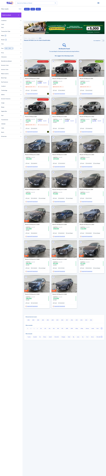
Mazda (26, 9)
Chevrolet (56, 336)
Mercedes (98, 336)
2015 (77, 320)
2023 (43, 320)
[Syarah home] (10, 3)
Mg (73, 336)
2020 (52, 320)
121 (41, 328)
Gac (83, 336)
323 (45, 328)
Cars (29, 38)
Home (25, 38)
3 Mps (76, 328)
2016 (72, 320)
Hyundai (35, 336)
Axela (92, 328)
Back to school (6, 15)
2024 (38, 320)
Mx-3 (98, 328)
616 (49, 328)
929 (62, 328)
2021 (38, 9)
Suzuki (50, 336)
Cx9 (32, 9)
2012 (91, 320)
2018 (62, 320)
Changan (63, 336)
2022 (48, 320)
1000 (67, 328)
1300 (72, 328)
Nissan (44, 336)
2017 (67, 320)
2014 (81, 320)
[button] (26, 61)
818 (58, 328)
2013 (86, 320)
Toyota (29, 336)
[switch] (102, 41)
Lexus (78, 336)
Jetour (92, 336)
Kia (40, 336)
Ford (87, 336)
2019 (57, 320)
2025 (33, 320)
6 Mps (82, 328)
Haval (69, 336)
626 (54, 328)
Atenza (87, 328)
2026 (28, 320)
